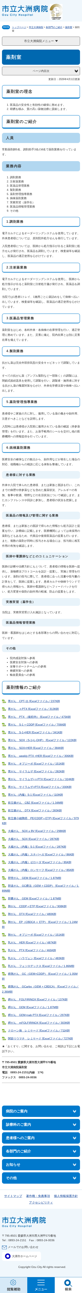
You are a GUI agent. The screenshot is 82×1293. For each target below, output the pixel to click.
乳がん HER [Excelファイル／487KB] (32, 942)
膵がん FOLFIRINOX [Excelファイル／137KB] (37, 999)
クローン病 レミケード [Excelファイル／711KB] (39, 1030)
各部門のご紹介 (54, 27)
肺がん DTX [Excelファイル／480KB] (32, 914)
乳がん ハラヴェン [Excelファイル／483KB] (36, 958)
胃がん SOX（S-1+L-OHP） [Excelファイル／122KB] (42, 740)
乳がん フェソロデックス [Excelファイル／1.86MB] (41, 966)
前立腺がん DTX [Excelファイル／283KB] (35, 810)
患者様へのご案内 (20, 1138)
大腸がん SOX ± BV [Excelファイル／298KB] (37, 831)
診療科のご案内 (18, 1124)
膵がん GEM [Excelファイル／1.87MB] (33, 1007)
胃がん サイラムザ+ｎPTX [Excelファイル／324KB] (41, 779)
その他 (11, 1178)
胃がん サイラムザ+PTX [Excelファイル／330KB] (39, 787)
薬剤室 (68, 27)
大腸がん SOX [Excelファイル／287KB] (33, 838)
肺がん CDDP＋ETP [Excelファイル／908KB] (37, 906)
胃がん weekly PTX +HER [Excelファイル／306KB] (40, 755)
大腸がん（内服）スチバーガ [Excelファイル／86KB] (41, 854)
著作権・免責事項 (38, 1196)
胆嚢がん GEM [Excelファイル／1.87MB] (34, 898)
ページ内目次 (41, 70)
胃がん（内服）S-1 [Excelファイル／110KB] (35, 794)
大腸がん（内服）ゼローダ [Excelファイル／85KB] (39, 862)
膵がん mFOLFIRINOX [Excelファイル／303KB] (39, 1022)
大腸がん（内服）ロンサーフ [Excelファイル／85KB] (41, 870)
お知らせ (13, 1165)
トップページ (19, 27)
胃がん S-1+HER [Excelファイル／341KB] (35, 732)
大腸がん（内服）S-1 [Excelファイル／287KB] (37, 846)
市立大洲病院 (36, 27)
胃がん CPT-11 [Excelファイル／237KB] (34, 701)
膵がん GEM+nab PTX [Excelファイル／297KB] (38, 1015)
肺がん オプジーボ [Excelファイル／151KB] (36, 934)
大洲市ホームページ (24, 1256)
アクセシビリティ (41, 1202)
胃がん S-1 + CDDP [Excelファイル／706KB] (37, 724)
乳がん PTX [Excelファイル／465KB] (32, 950)
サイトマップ (13, 1196)
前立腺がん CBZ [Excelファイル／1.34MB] (35, 802)
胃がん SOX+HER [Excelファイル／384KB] (36, 747)
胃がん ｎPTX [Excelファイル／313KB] (33, 708)
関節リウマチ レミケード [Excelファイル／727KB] (40, 1038)
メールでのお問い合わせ (23, 1247)
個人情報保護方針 (66, 1196)
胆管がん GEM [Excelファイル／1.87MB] (34, 878)
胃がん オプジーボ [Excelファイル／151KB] (36, 763)
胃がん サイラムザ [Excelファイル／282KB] (36, 771)
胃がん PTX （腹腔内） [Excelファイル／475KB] (39, 716)
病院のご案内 (16, 1111)
